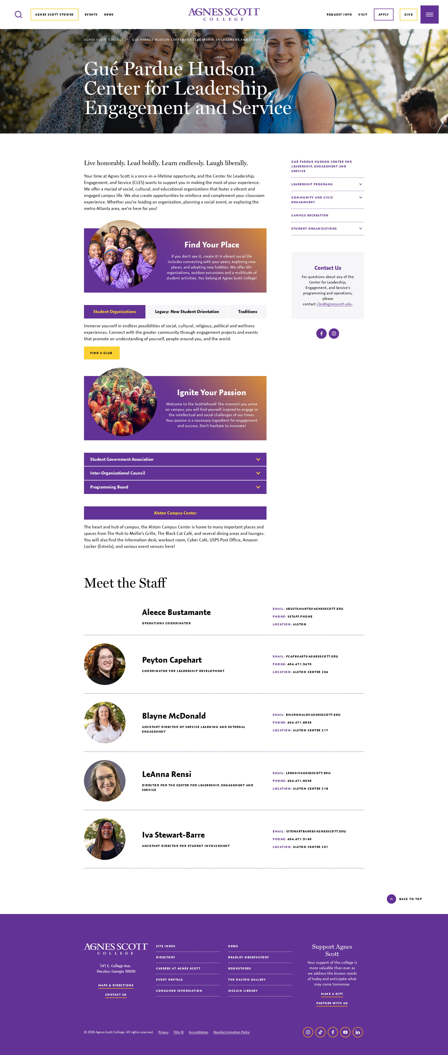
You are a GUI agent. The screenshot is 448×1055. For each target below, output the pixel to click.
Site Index (166, 946)
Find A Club (102, 353)
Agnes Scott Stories (54, 14)
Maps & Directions (116, 985)
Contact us (116, 994)
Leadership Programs (312, 184)
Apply (384, 14)
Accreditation (198, 1032)
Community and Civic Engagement (312, 199)
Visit (363, 14)
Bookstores (239, 968)
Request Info (339, 14)
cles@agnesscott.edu (334, 303)
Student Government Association (121, 459)
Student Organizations (314, 228)
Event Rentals (169, 979)
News (109, 14)
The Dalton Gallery (247, 979)
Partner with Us (332, 1003)
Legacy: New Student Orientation (187, 311)
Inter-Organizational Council (117, 473)
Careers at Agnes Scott (178, 968)
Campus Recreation (310, 215)
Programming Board (109, 487)
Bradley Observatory (248, 957)
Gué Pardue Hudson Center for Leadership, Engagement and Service (321, 166)
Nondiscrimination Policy (231, 1032)
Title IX (178, 1032)
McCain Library (243, 991)
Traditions (247, 311)
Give (408, 14)
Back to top (410, 899)
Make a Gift (332, 994)
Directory (166, 957)
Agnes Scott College (104, 39)
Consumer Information (179, 991)
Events (91, 14)
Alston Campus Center (175, 512)
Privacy (163, 1032)
